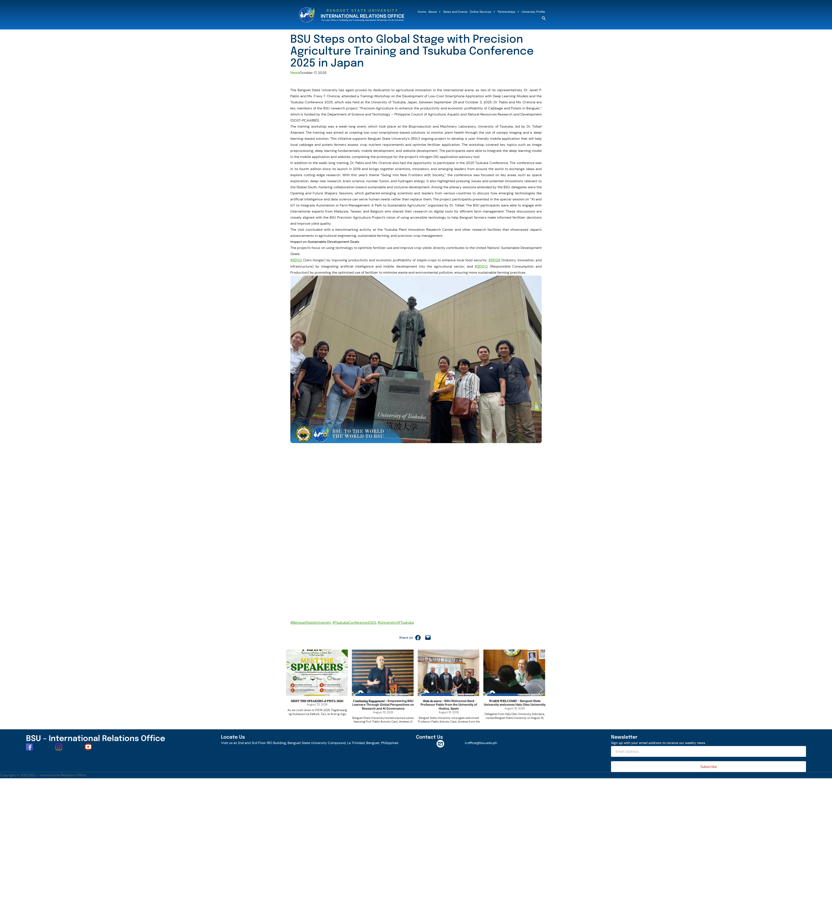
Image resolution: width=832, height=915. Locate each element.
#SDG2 (296, 260)
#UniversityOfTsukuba (396, 622)
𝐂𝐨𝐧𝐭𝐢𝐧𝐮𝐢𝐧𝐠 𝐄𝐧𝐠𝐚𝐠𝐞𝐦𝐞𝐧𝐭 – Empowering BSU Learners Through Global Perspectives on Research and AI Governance (383, 704)
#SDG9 (494, 260)
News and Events (455, 12)
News (294, 72)
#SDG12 (481, 266)
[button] (544, 19)
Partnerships (506, 12)
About (432, 12)
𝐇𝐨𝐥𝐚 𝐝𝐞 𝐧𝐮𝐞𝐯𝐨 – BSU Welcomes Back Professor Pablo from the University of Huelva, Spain (449, 704)
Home (422, 12)
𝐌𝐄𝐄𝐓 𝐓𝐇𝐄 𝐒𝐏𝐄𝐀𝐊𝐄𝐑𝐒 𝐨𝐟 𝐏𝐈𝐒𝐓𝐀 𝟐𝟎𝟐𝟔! (317, 701)
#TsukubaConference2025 (354, 622)
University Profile (533, 12)
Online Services (480, 12)
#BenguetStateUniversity (310, 622)
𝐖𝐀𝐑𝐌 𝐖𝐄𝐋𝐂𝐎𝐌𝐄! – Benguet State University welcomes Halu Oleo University (515, 703)
